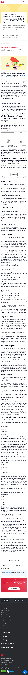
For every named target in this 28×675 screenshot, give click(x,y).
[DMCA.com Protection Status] (3, 671)
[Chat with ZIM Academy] (25, 672)
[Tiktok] (22, 600)
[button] (20, 2)
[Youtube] (19, 600)
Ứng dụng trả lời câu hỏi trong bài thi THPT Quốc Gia (11, 52)
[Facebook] (15, 600)
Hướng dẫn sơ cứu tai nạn (6, 625)
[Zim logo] (2, 2)
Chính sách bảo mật (5, 610)
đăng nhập (8, 572)
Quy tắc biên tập (7, 37)
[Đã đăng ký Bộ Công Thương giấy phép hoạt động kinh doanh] (10, 671)
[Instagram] (25, 600)
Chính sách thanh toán (5, 616)
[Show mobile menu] (26, 2)
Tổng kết (2, 53)
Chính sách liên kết (5, 614)
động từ (5, 75)
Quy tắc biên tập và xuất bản (7, 620)
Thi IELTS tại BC (4, 608)
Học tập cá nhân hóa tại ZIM (6, 627)
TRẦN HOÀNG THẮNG (9, 35)
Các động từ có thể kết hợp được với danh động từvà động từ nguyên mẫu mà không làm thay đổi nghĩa (13, 46)
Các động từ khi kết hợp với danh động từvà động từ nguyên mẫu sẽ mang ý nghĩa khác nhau (13, 49)
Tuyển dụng (3, 623)
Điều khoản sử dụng (5, 612)
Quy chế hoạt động (5, 618)
